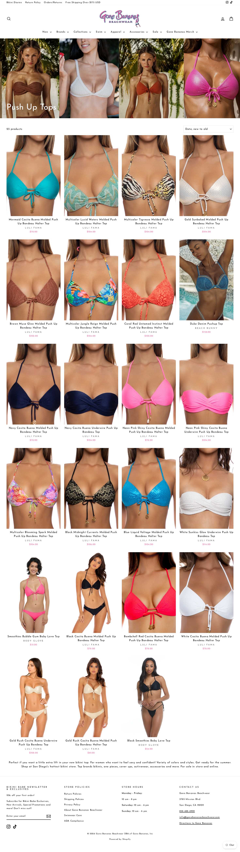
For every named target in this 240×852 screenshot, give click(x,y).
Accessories (137, 32)
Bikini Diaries (14, 2)
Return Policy (33, 2)
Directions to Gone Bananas (195, 823)
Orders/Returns (53, 2)
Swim (99, 32)
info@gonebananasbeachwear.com (199, 817)
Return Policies (72, 794)
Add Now (33, 212)
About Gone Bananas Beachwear (83, 810)
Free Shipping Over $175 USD (82, 2)
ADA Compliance (74, 821)
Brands (61, 32)
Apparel (116, 32)
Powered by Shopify (120, 839)
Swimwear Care (73, 815)
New (45, 32)
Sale (156, 32)
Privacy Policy (72, 805)
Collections (81, 32)
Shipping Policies (74, 799)
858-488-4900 (187, 811)
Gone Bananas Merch (181, 32)
